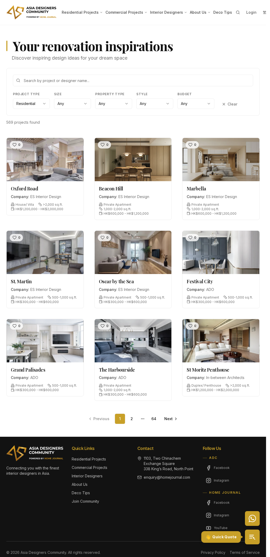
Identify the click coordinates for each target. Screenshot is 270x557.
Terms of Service (245, 552)
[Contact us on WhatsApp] (252, 518)
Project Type (26, 94)
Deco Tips (222, 12)
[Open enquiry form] (252, 537)
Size (57, 94)
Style (142, 94)
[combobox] (31, 103)
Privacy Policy (213, 552)
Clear (232, 104)
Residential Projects (80, 12)
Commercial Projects (124, 12)
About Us (198, 12)
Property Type (109, 94)
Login (251, 12)
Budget (184, 94)
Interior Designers (166, 12)
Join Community (85, 501)
